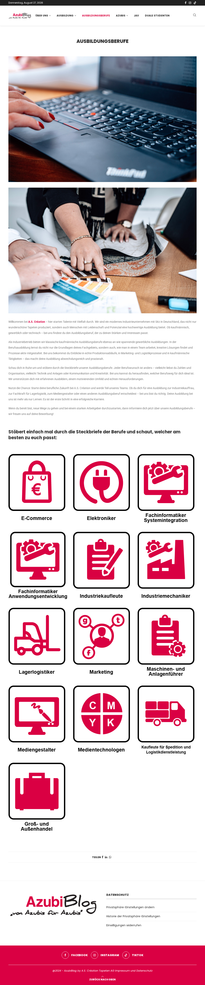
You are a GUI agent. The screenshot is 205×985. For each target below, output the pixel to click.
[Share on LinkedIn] (106, 857)
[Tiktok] (195, 2)
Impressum (122, 971)
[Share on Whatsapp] (110, 857)
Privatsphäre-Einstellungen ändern (130, 907)
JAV (136, 15)
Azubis (120, 15)
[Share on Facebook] (102, 857)
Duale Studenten (157, 15)
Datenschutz (144, 971)
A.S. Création (36, 321)
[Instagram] (190, 2)
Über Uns (41, 15)
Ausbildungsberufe (96, 15)
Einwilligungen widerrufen (123, 925)
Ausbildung (65, 15)
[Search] (195, 16)
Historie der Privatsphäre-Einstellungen (133, 916)
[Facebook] (186, 2)
